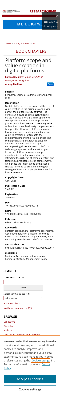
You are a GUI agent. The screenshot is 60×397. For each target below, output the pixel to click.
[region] (30, 366)
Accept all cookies (30, 379)
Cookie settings (41, 360)
